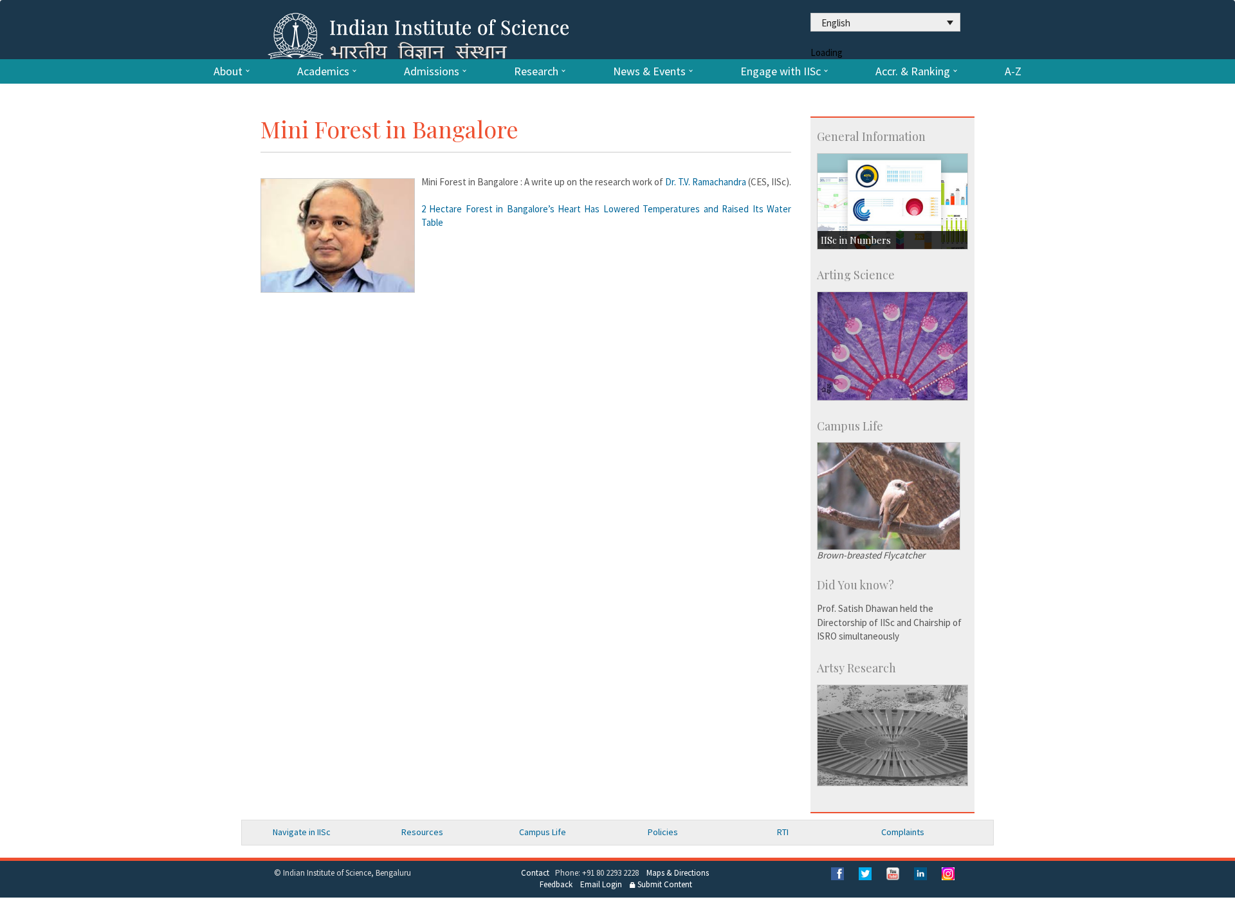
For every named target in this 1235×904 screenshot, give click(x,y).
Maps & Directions (677, 872)
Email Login (601, 884)
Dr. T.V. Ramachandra (705, 182)
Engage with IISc (780, 71)
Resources (422, 832)
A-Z (1013, 71)
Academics (323, 71)
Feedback (556, 884)
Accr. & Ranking (912, 71)
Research (536, 71)
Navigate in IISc (302, 832)
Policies (663, 832)
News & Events (649, 71)
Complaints (902, 832)
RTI (783, 832)
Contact (535, 872)
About (228, 71)
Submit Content (664, 884)
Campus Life (542, 832)
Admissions (431, 71)
